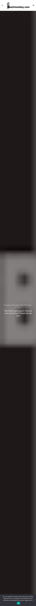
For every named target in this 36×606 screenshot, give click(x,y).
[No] (34, 600)
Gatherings (8, 305)
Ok (18, 603)
